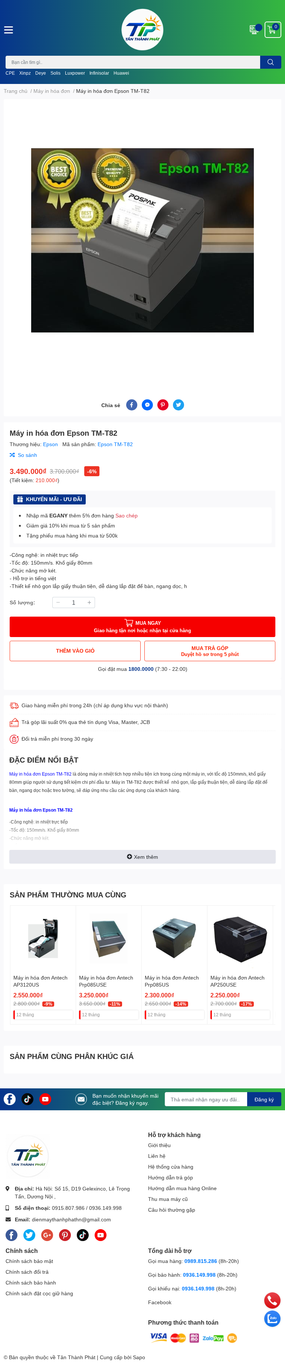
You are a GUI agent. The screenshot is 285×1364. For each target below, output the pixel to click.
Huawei (121, 73)
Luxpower (75, 73)
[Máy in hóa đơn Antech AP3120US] (43, 938)
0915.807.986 (68, 1208)
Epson (51, 444)
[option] (142, 240)
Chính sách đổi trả (27, 1272)
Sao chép (126, 515)
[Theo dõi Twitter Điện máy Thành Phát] (29, 1233)
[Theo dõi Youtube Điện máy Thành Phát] (45, 1098)
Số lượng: (22, 602)
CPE (10, 73)
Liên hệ (157, 1156)
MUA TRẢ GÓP (210, 651)
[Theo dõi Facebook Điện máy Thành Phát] (10, 1098)
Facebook (159, 1302)
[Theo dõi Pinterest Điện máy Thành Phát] (65, 1233)
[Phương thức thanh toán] (193, 1337)
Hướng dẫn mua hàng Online (182, 1188)
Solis (55, 73)
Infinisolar (99, 73)
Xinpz (25, 73)
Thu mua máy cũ (168, 1199)
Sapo (139, 1357)
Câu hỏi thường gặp (171, 1210)
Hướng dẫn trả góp (170, 1177)
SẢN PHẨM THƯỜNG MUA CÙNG (68, 894)
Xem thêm (146, 857)
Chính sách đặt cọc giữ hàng (39, 1293)
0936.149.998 (105, 1208)
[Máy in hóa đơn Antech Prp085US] (174, 938)
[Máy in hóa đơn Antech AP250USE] (240, 938)
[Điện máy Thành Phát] (142, 29)
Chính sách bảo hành (31, 1282)
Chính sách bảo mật (29, 1261)
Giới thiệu (159, 1145)
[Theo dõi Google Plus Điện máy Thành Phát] (47, 1233)
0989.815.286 (200, 1261)
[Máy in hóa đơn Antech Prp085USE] (108, 938)
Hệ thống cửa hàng (170, 1166)
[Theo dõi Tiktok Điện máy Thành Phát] (27, 1098)
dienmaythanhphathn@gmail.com (71, 1219)
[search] (270, 62)
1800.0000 (141, 669)
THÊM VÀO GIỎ (75, 650)
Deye (40, 73)
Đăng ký (264, 1099)
